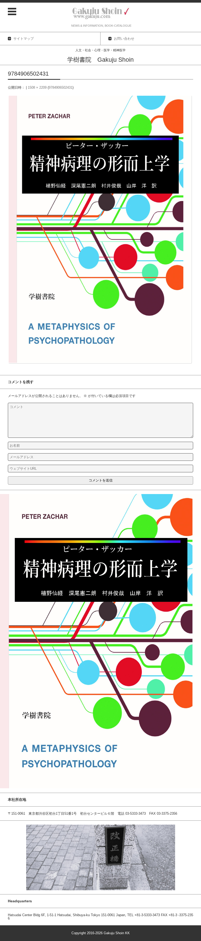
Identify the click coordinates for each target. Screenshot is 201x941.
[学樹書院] (101, 13)
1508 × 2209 (37, 87)
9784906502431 (60, 87)
